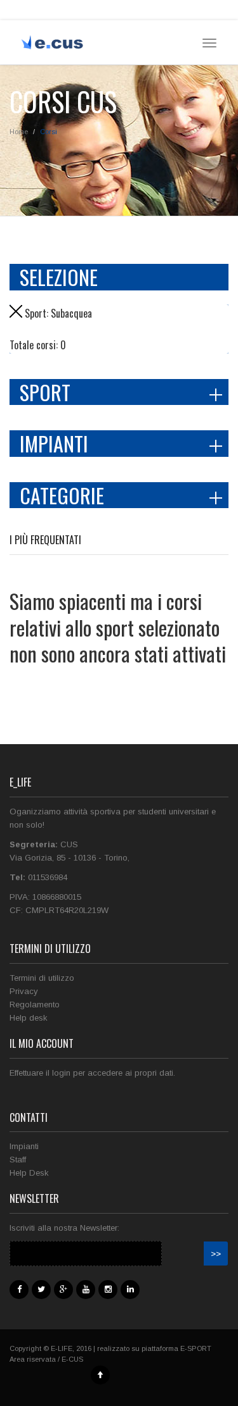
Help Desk (29, 1173)
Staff (18, 1159)
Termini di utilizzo (42, 978)
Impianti (24, 1146)
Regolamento (35, 1004)
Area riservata (33, 1359)
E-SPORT (195, 1348)
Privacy (24, 991)
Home (19, 131)
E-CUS (72, 1359)
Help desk (29, 1018)
